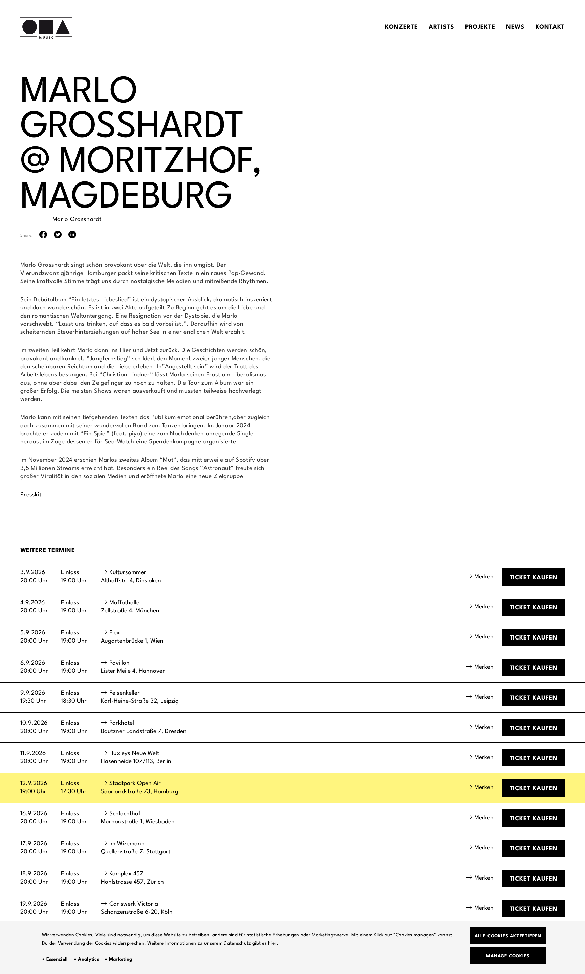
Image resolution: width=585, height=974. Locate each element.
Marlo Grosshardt (77, 219)
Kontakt (550, 27)
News (515, 27)
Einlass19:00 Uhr (74, 577)
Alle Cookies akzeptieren (508, 936)
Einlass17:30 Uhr (74, 788)
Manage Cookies (507, 956)
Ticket (534, 578)
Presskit (30, 495)
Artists (441, 27)
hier (272, 943)
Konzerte (401, 27)
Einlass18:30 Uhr (74, 697)
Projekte (480, 27)
